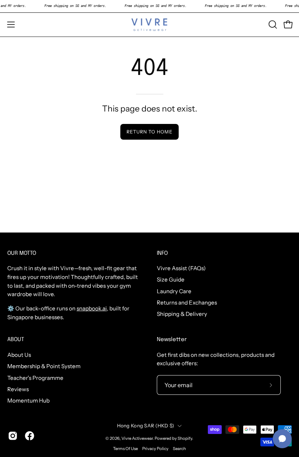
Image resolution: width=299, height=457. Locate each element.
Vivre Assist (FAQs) (181, 268)
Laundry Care (174, 291)
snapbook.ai (92, 308)
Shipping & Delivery (182, 314)
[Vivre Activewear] (149, 24)
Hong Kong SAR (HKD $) (145, 425)
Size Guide (171, 279)
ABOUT (15, 340)
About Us (19, 354)
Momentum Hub (28, 400)
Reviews (18, 389)
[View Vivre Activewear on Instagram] (12, 435)
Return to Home (149, 132)
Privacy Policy (155, 448)
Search (179, 448)
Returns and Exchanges (187, 302)
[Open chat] (282, 438)
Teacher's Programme (35, 377)
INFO (162, 253)
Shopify (185, 438)
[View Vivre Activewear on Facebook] (29, 435)
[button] (272, 24)
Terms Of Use (125, 448)
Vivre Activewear (137, 438)
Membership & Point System (44, 366)
